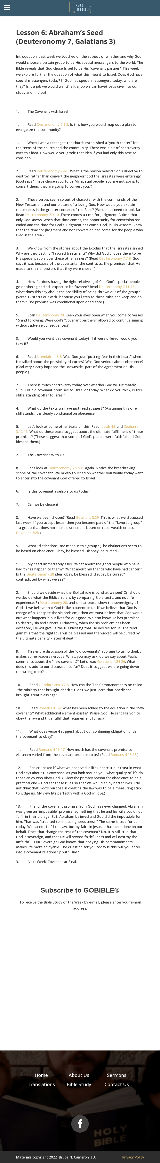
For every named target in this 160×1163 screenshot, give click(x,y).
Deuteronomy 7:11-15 (116, 286)
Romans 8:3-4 (50, 708)
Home (41, 1075)
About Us (79, 1075)
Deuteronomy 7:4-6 (52, 171)
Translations (41, 1084)
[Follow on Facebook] (80, 1124)
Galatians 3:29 (87, 517)
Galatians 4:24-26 (111, 661)
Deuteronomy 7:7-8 (115, 258)
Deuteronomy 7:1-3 (52, 124)
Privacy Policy (133, 1157)
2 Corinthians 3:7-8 (54, 684)
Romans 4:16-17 (52, 749)
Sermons (116, 1075)
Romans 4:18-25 (124, 754)
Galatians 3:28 (27, 532)
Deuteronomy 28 (50, 315)
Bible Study (79, 1084)
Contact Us (117, 1084)
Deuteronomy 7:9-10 (42, 214)
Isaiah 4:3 (108, 426)
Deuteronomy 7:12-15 (66, 468)
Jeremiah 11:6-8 (49, 356)
